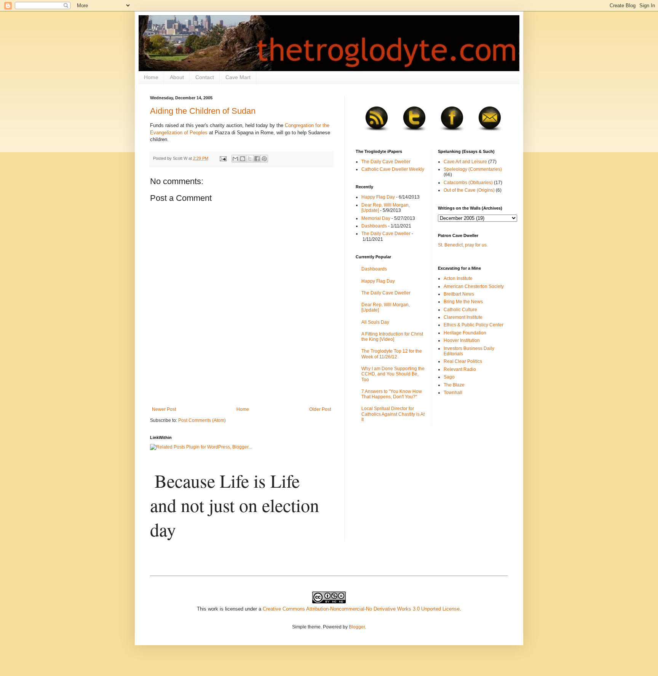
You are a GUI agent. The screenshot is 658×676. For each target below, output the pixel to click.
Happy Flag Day (378, 197)
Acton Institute (458, 278)
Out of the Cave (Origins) (469, 190)
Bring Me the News (463, 301)
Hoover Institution (462, 340)
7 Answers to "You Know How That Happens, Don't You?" (391, 394)
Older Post (320, 409)
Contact (204, 77)
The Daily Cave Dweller (385, 161)
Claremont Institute (463, 317)
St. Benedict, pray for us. (463, 245)
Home (151, 77)
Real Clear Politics (463, 361)
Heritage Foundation (465, 333)
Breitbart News (459, 294)
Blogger (357, 627)
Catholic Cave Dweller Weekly (392, 169)
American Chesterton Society (474, 286)
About (177, 77)
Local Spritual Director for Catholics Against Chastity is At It (393, 414)
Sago (449, 377)
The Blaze (454, 385)
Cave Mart (238, 77)
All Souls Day (375, 322)
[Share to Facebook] (257, 158)
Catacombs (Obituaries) (468, 182)
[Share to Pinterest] (264, 158)
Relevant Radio (460, 369)
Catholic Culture (460, 309)
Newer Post (164, 409)
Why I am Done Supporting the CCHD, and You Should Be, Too (393, 374)
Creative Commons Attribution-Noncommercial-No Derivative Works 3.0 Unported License (361, 609)
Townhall (453, 392)
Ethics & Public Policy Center (473, 325)
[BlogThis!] (242, 158)
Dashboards (374, 226)
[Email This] (235, 158)
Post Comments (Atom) (202, 420)
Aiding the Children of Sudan (203, 111)
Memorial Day (375, 218)
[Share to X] (250, 158)
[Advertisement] (241, 385)
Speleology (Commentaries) (473, 169)
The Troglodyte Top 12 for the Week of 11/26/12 (391, 353)
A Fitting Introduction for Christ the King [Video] (392, 336)
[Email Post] (223, 158)
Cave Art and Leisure (465, 161)
